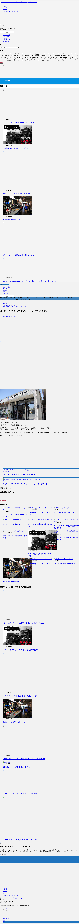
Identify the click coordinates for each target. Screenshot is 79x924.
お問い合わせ (6, 918)
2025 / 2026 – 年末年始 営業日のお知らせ (16, 193)
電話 (4, 920)
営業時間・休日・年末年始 (10, 305)
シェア (7, 910)
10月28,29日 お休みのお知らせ (64, 512)
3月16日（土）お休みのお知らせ (64, 564)
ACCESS (5, 10)
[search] (15, 296)
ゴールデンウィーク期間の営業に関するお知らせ (19, 122)
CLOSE (2, 25)
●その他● (5, 303)
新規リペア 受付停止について (13, 219)
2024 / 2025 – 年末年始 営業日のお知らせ (20, 840)
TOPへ (5, 922)
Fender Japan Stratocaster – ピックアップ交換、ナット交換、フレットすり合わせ (30, 281)
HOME (5, 4)
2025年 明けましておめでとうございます (20, 794)
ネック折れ (6, 36)
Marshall (5, 38)
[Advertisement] (39, 329)
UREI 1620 (6, 41)
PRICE (5, 9)
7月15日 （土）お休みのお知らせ (14, 524)
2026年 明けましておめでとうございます (16, 148)
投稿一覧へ (3, 500)
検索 (2, 62)
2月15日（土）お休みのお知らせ (16, 767)
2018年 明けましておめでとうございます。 (15, 306)
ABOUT (5, 6)
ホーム (5, 908)
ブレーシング (6, 39)
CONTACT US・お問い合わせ (11, 11)
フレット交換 (6, 35)
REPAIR (5, 7)
